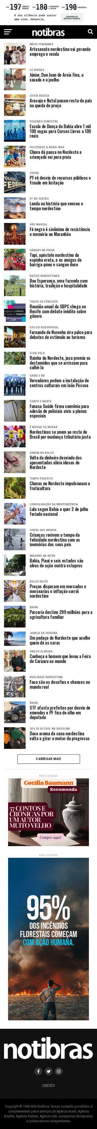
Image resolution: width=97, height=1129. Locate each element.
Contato (48, 1085)
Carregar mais (48, 759)
